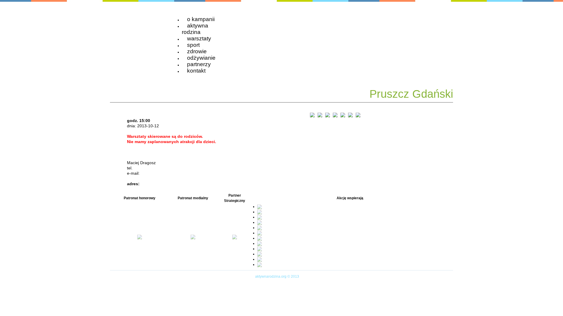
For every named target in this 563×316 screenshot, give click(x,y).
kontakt (196, 71)
